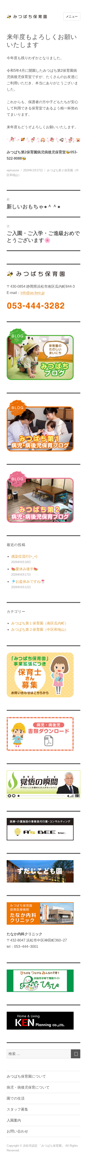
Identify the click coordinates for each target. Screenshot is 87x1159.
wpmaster (13, 170)
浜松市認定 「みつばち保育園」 (44, 1145)
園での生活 (16, 1098)
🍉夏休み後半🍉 (24, 569)
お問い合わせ (17, 1131)
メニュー (72, 16)
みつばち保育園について (26, 1076)
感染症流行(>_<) (24, 556)
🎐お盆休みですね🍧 (28, 581)
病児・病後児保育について (28, 1087)
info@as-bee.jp (33, 293)
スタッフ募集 (17, 1109)
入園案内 (14, 1120)
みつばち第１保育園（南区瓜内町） (39, 623)
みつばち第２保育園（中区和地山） (39, 629)
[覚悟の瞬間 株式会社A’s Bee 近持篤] (43, 784)
